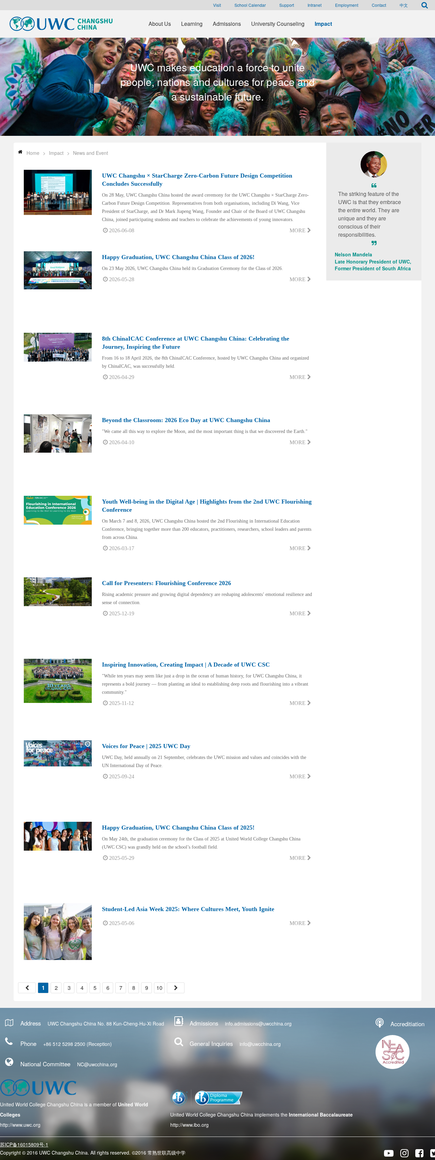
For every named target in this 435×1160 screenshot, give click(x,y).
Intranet (314, 5)
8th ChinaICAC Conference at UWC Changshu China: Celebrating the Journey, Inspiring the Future (195, 342)
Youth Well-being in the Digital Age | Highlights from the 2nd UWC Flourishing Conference (207, 505)
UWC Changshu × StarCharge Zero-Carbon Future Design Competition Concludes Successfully (197, 179)
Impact (56, 152)
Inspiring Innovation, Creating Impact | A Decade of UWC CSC (186, 664)
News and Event (90, 152)
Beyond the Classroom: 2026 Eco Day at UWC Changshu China (186, 420)
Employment (346, 5)
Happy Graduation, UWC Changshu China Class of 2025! (178, 827)
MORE (298, 230)
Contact (379, 5)
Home (33, 152)
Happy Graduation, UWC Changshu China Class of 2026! (178, 257)
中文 (404, 5)
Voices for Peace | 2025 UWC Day (146, 746)
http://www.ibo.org (189, 1124)
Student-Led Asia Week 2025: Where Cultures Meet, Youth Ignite (188, 909)
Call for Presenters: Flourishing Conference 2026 (166, 583)
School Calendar (250, 5)
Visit (217, 5)
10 (159, 988)
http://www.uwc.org (20, 1124)
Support (286, 5)
